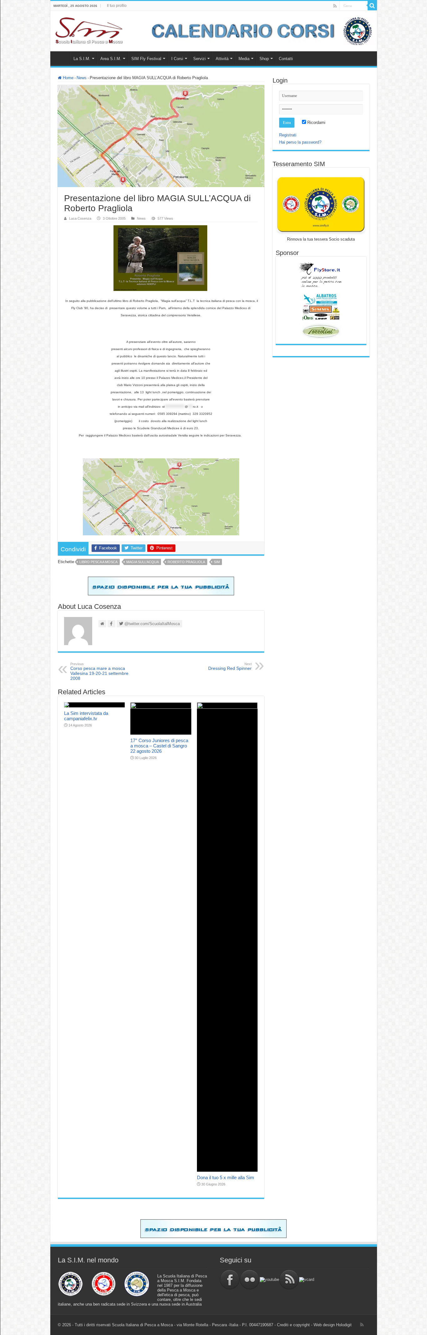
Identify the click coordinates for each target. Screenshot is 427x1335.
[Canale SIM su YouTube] (269, 1279)
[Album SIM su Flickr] (250, 1279)
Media (244, 58)
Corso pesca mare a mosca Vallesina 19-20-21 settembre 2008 (99, 671)
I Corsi (177, 58)
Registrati (287, 135)
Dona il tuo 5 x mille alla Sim (225, 1177)
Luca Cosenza (80, 218)
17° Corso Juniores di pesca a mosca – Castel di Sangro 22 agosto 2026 (159, 746)
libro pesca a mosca (98, 562)
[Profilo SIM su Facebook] (230, 1279)
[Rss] (335, 6)
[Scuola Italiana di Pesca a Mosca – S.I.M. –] (89, 29)
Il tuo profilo (117, 5)
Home (61, 57)
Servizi (199, 58)
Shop (264, 58)
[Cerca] (372, 5)
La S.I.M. (81, 58)
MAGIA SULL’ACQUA (142, 562)
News (82, 77)
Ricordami (315, 122)
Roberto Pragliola (186, 562)
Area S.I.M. (110, 58)
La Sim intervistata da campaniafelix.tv (86, 716)
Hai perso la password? (300, 142)
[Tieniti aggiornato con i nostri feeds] (289, 1279)
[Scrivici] (306, 1279)
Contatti (286, 58)
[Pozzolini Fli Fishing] (321, 331)
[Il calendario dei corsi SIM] (258, 30)
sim (217, 562)
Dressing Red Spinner (230, 666)
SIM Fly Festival (146, 58)
